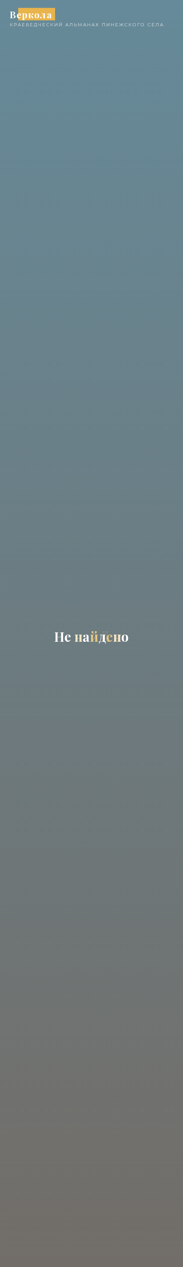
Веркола (31, 14)
